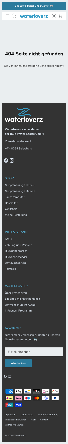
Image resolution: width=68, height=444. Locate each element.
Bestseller (11, 203)
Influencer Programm (18, 310)
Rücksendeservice (16, 257)
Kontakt (44, 419)
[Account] (52, 16)
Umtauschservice (15, 263)
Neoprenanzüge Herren (20, 185)
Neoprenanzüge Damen (20, 191)
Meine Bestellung (16, 215)
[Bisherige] (7, 6)
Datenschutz (26, 414)
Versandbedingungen (15, 419)
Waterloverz (19, 435)
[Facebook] (6, 160)
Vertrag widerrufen (14, 424)
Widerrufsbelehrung (48, 414)
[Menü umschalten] (7, 16)
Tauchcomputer (14, 197)
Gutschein (11, 209)
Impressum (10, 414)
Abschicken (18, 363)
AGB (33, 419)
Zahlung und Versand (18, 245)
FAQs (8, 239)
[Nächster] (61, 6)
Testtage (10, 269)
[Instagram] (12, 160)
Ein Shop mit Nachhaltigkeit (22, 299)
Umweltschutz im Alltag (20, 305)
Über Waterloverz (16, 293)
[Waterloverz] (34, 16)
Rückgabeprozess (16, 251)
